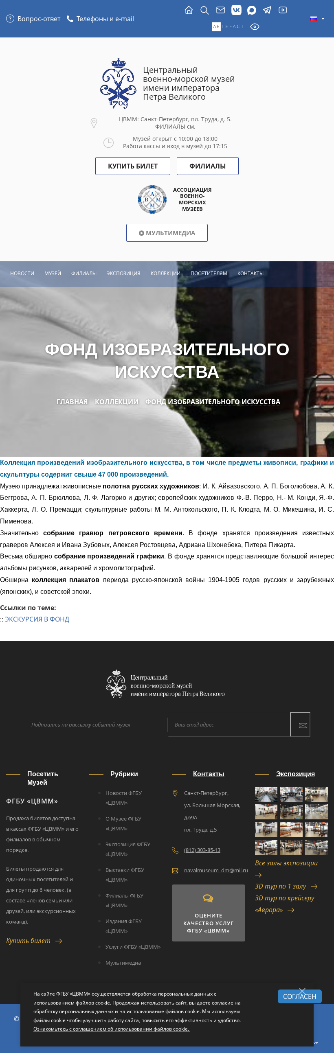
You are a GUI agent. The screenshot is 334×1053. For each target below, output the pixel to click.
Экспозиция (124, 273)
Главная (72, 401)
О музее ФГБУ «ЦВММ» (123, 823)
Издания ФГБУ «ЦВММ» (123, 926)
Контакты (250, 273)
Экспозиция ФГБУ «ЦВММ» (127, 849)
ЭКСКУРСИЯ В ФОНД (37, 619)
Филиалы (207, 166)
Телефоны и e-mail (105, 18)
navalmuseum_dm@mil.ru (216, 870)
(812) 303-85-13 (202, 850)
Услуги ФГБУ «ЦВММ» (132, 946)
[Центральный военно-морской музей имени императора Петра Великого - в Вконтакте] (236, 10)
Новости (22, 273)
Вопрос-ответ (39, 18)
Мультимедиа (169, 233)
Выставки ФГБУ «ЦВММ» (124, 874)
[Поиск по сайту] (205, 10)
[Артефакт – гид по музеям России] (228, 27)
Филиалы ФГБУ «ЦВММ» (124, 900)
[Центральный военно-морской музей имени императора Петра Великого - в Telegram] (267, 10)
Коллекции (165, 273)
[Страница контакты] (220, 10)
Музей (52, 273)
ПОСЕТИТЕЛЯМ (209, 273)
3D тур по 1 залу (283, 886)
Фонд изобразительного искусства (212, 401)
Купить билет (30, 940)
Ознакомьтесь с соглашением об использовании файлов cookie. (111, 1028)
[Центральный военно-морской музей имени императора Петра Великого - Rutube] (283, 10)
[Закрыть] (302, 991)
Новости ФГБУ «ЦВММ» (123, 797)
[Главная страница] (189, 10)
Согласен (299, 996)
